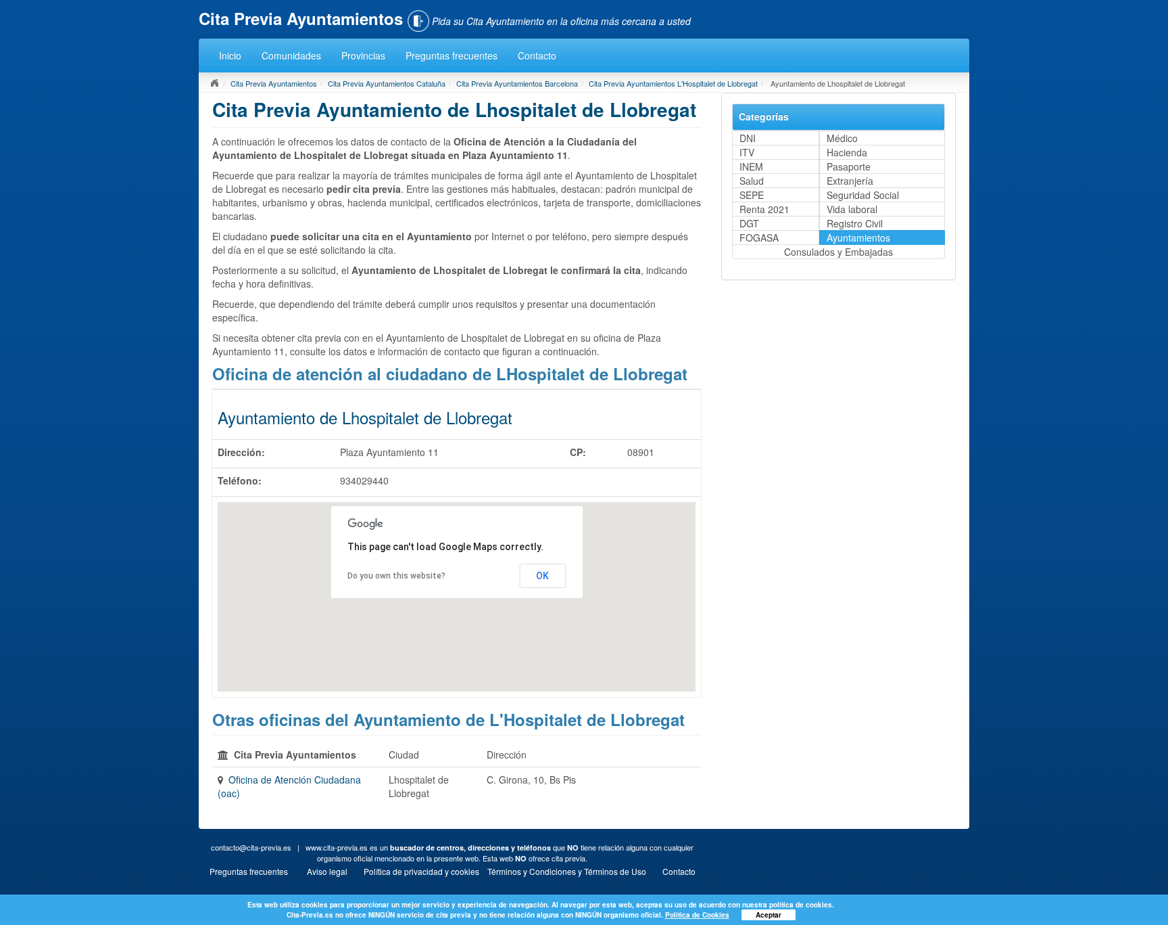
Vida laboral (852, 209)
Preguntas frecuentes (451, 55)
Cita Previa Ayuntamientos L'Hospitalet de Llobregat (673, 83)
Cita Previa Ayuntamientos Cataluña (386, 83)
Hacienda (847, 152)
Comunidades (291, 55)
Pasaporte (849, 166)
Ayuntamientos (858, 237)
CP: (578, 452)
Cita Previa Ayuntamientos (273, 83)
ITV (746, 152)
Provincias (363, 55)
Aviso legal (327, 871)
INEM (751, 166)
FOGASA (759, 237)
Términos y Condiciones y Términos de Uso (566, 871)
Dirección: (241, 452)
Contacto (537, 55)
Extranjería (850, 180)
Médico (842, 138)
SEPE (751, 195)
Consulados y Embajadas (838, 251)
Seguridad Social (863, 195)
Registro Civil (855, 223)
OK (542, 575)
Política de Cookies (697, 915)
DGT (749, 223)
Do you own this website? (396, 576)
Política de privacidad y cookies (421, 871)
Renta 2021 (764, 209)
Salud (751, 180)
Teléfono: (240, 480)
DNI (747, 138)
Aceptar (768, 915)
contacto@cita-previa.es (251, 847)
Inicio (230, 55)
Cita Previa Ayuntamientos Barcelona (517, 83)
